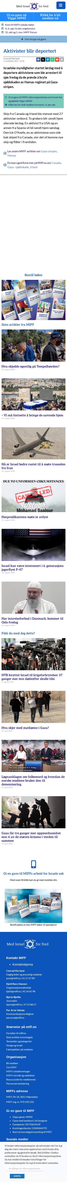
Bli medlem (12, 1063)
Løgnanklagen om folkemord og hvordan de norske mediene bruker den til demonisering (33, 780)
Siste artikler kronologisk (19, 1037)
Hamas (11, 155)
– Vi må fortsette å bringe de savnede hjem (32, 415)
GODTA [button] (17, 1176)
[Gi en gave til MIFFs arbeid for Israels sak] (33, 864)
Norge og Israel (14, 1045)
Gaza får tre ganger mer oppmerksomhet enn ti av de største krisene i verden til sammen (31, 837)
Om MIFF (11, 1067)
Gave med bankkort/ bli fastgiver (29, 1120)
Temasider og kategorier (19, 1041)
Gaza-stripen (49, 151)
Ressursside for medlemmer (21, 1079)
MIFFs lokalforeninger (18, 1071)
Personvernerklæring (17, 1083)
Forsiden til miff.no (16, 1033)
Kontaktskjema (22, 964)
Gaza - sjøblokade (18, 167)
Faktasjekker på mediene (19, 1049)
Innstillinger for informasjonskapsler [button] (25, 1168)
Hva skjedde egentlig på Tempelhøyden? (31, 366)
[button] (52, 59)
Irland (33, 167)
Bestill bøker (34, 275)
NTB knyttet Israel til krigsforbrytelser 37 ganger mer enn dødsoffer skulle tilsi (32, 677)
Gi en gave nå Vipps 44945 (16, 16)
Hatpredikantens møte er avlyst (25, 517)
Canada (56, 162)
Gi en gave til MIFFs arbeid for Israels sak (33, 874)
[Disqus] (33, 219)
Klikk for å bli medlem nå (50, 16)
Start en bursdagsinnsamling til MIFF (32, 1131)
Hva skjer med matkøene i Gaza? (25, 728)
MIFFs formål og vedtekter (20, 1075)
